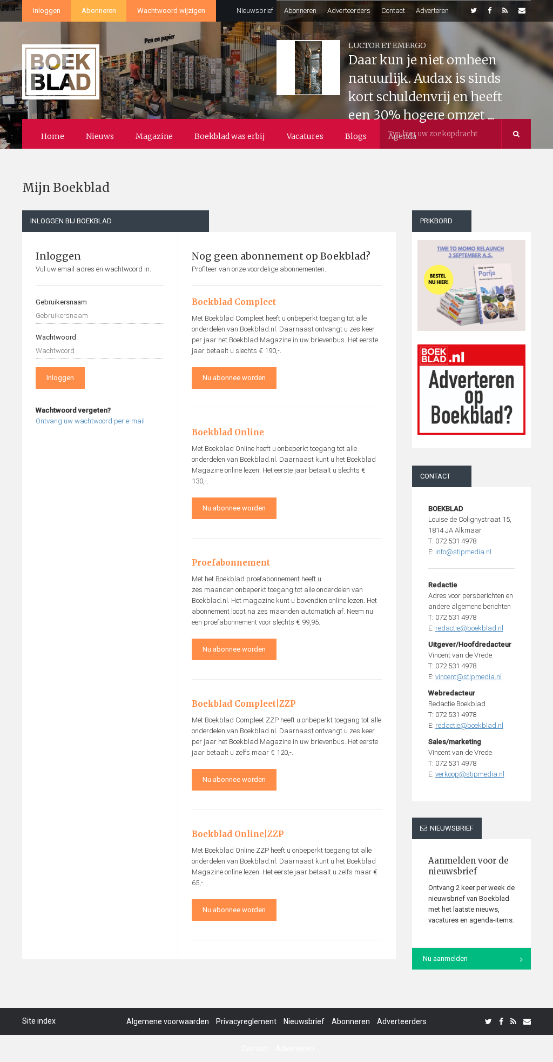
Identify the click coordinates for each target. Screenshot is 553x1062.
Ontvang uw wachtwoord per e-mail (90, 421)
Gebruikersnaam (61, 302)
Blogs (356, 136)
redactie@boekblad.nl (469, 628)
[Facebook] (489, 11)
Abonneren (99, 10)
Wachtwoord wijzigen (171, 10)
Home (52, 136)
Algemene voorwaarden (167, 1021)
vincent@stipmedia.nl (468, 677)
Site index (39, 1021)
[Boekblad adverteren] (471, 389)
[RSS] (505, 11)
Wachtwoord (56, 337)
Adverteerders (348, 10)
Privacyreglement (246, 1021)
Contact (393, 10)
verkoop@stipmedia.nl (469, 774)
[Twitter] (473, 11)
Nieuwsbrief (255, 10)
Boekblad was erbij (229, 136)
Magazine (154, 136)
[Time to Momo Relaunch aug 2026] (471, 281)
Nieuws (100, 136)
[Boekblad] (60, 67)
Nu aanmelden (445, 958)
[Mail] (522, 11)
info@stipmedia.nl (463, 552)
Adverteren (432, 10)
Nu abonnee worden (234, 378)
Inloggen (46, 10)
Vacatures (305, 136)
